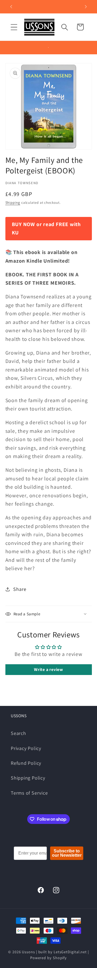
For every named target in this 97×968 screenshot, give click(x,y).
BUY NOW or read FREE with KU (46, 228)
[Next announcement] (86, 7)
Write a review (48, 669)
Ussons (28, 951)
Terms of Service (29, 793)
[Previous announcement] (11, 7)
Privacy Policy (26, 748)
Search (18, 733)
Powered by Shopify (48, 957)
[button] (14, 27)
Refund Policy (26, 763)
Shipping (12, 202)
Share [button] (19, 589)
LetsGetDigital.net (70, 951)
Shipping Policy (28, 777)
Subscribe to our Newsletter (67, 853)
